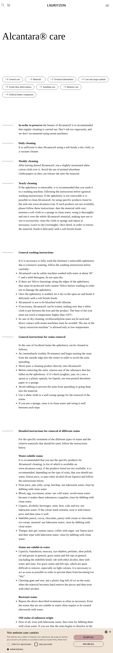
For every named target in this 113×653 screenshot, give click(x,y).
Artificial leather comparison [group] (21, 94)
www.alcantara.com (30, 468)
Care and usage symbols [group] (95, 79)
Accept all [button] (88, 637)
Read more (62, 639)
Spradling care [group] (49, 87)
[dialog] (56, 641)
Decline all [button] (88, 644)
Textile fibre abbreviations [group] (20, 87)
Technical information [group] (63, 79)
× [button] (110, 632)
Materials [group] (37, 79)
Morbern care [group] (72, 87)
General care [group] (14, 79)
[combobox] (106, 632)
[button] (39, 649)
